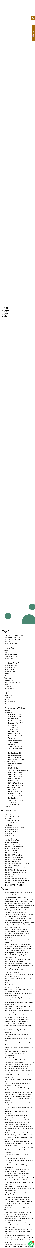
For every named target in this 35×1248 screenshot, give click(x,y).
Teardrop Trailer (13, 798)
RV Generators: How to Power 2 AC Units (17, 1133)
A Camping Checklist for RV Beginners (16, 1173)
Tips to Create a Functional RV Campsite (17, 959)
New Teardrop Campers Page (13, 635)
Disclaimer (7, 697)
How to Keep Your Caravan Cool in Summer (18, 1064)
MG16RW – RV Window (11, 874)
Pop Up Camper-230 (14, 714)
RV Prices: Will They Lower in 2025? (15, 1180)
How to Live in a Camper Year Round (16, 1116)
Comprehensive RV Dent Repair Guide (16, 1017)
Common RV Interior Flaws (12, 987)
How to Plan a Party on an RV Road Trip (17, 1006)
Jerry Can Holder (9, 836)
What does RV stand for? (12, 1086)
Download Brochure (10, 656)
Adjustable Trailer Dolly (11, 821)
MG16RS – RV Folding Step (13, 855)
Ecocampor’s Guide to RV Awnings (15, 1176)
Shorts (6, 674)
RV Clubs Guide (9, 983)
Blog (5, 704)
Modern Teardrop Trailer (15, 791)
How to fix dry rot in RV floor (13, 1008)
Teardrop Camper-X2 (14, 755)
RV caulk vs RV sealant (11, 985)
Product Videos (9, 689)
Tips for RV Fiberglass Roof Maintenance (17, 1126)
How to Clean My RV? (11, 1056)
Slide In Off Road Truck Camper (18, 751)
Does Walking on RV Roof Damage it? (16, 1021)
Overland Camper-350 (15, 740)
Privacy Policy (8, 691)
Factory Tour (8, 695)
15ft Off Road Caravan (15, 772)
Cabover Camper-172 (14, 742)
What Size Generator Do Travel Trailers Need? (18, 1238)
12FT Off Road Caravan (15, 783)
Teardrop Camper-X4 (14, 719)
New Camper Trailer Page (12, 637)
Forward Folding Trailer (15, 800)
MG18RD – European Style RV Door (15, 883)
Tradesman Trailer (14, 794)
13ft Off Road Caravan (15, 774)
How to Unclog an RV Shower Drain (15, 1051)
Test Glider (7, 678)
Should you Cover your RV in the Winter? (17, 1068)
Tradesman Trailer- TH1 (15, 723)
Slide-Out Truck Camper (15, 749)
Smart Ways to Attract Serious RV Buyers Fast (18, 989)
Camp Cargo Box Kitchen (12, 816)
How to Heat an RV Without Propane (15, 1186)
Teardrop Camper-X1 (14, 721)
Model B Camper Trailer (15, 796)
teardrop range (9, 669)
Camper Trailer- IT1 (14, 729)
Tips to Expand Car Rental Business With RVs (18, 966)
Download (7, 806)
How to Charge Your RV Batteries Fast (16, 1124)
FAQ (5, 693)
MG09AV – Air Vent (10, 853)
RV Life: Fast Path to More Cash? (14, 1158)
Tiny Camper (12, 789)
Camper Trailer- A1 (14, 663)
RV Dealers (7, 686)
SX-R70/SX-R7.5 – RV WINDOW (14, 885)
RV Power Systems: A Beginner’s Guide (16, 1236)
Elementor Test (9, 680)
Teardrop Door (9, 876)
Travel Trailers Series (11, 644)
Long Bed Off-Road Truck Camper (18, 770)
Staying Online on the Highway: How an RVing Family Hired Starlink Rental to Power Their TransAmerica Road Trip (19, 925)
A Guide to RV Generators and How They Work (19, 1244)
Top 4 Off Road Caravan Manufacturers (17, 944)
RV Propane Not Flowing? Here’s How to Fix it (18, 1201)
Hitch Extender (9, 825)
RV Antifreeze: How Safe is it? (13, 1221)
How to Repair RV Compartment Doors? (16, 1019)
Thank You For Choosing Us (13, 682)
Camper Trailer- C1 (14, 661)
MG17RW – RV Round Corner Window (16, 872)
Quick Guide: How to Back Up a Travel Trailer (18, 1212)
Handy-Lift (7, 814)
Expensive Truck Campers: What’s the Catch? (18, 1148)
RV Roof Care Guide (10, 1058)
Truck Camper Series (11, 665)
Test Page (7, 641)
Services (7, 646)
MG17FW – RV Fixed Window (13, 846)
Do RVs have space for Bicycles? (14, 1053)
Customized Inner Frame (12, 848)
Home (6, 652)
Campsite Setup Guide (11, 991)
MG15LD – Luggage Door (12, 859)
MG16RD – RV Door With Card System (16, 881)
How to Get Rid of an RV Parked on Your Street (19, 1178)
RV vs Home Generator (11, 972)
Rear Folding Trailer (14, 802)
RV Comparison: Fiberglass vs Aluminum (17, 1197)
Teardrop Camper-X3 (14, 753)
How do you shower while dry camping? (17, 1083)
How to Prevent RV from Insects (14, 1015)
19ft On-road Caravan (15, 764)
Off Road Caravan (10, 761)
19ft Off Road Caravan (15, 779)
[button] (32, 3)
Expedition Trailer (13, 804)
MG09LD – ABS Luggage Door (14, 857)
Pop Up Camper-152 (14, 716)
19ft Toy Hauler (13, 768)
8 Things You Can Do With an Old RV (16, 1214)
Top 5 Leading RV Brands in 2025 (15, 916)
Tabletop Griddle (9, 833)
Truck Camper (8, 712)
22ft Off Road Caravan (15, 776)
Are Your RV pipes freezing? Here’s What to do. (19, 1218)
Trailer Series (8, 659)
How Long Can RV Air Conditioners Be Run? (18, 1229)
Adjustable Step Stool (11, 831)
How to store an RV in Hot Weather (15, 1060)
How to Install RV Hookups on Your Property (18, 1169)
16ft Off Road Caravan (15, 781)
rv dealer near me (9, 671)
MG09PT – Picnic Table (12, 851)
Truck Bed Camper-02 (15, 736)
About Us (7, 650)
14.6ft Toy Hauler (13, 766)
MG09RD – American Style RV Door (15, 878)
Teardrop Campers (10, 667)
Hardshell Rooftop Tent (11, 840)
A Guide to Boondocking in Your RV (15, 1216)
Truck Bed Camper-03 (15, 731)
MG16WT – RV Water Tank (13, 844)
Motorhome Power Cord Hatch (14, 827)
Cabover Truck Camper (15, 746)
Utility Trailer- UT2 (13, 725)
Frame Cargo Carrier (10, 838)
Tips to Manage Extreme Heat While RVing (17, 963)
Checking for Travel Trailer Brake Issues (16, 1141)
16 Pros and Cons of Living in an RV (15, 1171)
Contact (6, 699)
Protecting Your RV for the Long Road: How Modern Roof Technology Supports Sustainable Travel (18, 955)
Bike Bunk (7, 818)
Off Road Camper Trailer (12, 787)
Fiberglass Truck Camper (16, 759)
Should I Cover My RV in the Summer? (16, 1066)
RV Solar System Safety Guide (14, 1023)
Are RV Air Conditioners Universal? (15, 1223)
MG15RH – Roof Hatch (11, 861)
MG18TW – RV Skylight (11, 866)
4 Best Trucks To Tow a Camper (14, 951)
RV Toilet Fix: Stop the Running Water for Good (19, 1135)
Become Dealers (9, 706)
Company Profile (9, 701)
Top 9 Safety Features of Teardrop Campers (18, 946)
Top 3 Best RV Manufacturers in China (16, 933)
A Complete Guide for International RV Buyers (18, 914)
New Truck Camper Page (12, 639)
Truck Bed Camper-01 (15, 734)
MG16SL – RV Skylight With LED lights (16, 863)
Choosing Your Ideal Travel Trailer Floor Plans (18, 1092)
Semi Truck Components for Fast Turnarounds (19, 948)
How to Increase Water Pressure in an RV (17, 1199)
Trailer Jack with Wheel (11, 829)
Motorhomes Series (10, 654)
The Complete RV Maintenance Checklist (17, 1120)
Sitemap (7, 684)
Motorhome (11, 744)
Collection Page (9, 648)
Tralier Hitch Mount (10, 823)
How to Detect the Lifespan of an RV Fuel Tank (19, 1062)
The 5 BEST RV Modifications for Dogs (16, 1122)
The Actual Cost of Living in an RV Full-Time (18, 1118)
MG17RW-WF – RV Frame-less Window (16, 868)
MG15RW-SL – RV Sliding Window (15, 870)
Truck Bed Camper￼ (14, 757)
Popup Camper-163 (14, 738)
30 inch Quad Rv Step (11, 842)
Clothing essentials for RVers (13, 961)
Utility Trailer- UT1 (13, 727)
